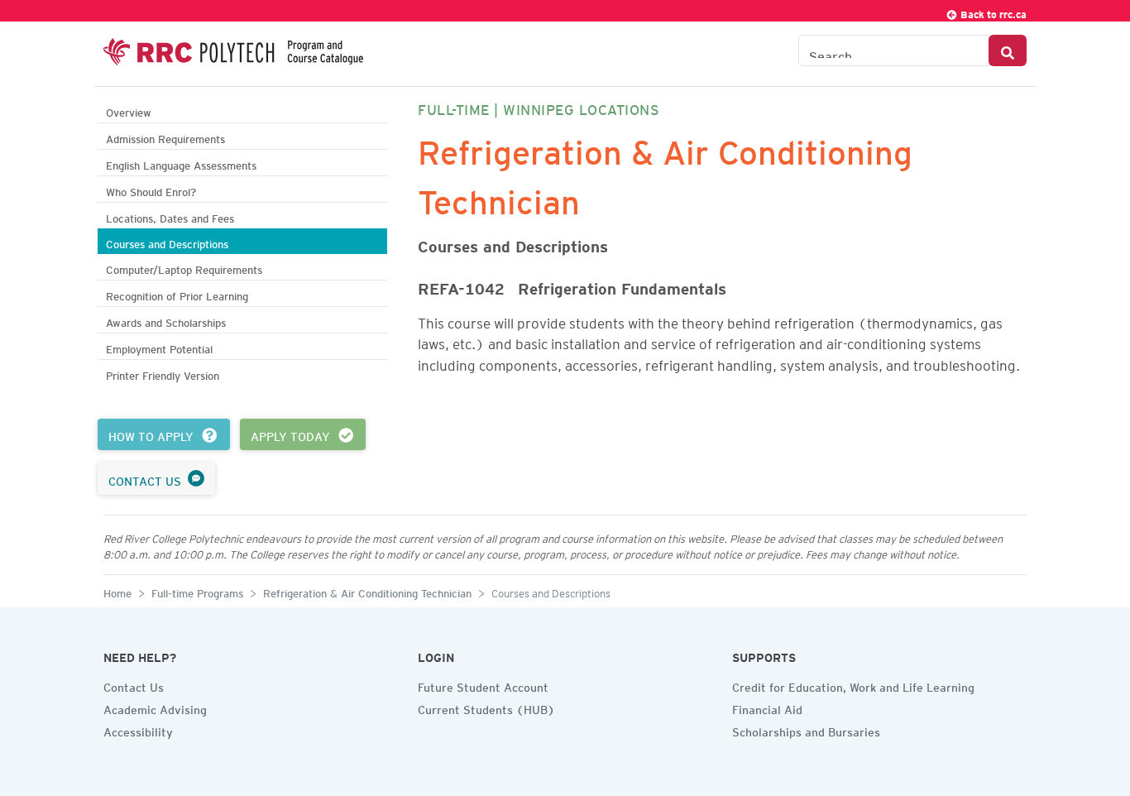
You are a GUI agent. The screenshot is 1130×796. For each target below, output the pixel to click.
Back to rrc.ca (992, 12)
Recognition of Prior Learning (177, 294)
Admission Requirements (165, 137)
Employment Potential (159, 347)
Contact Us (133, 685)
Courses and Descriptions (167, 242)
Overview (128, 110)
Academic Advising (155, 707)
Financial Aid (767, 707)
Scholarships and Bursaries (806, 730)
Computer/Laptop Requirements (184, 267)
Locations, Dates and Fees (170, 216)
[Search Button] (1008, 50)
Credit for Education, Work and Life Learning (853, 685)
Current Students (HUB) (486, 707)
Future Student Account (483, 685)
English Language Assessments (181, 163)
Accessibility (138, 730)
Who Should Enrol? (151, 190)
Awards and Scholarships (166, 320)
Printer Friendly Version (162, 373)
